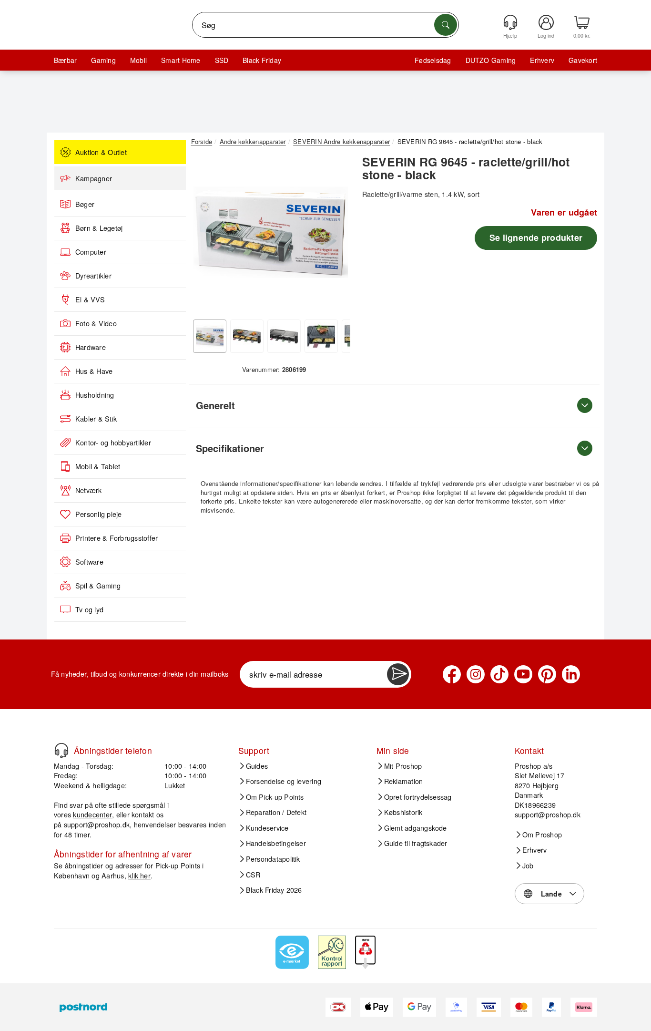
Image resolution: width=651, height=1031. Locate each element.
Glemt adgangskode (415, 828)
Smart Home (180, 60)
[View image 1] (209, 336)
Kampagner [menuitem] (93, 178)
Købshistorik (403, 812)
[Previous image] (205, 235)
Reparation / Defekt (276, 812)
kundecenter (92, 814)
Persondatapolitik (273, 859)
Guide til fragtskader (416, 843)
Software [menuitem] (89, 562)
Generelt (215, 405)
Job (528, 865)
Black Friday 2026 (274, 890)
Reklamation (403, 781)
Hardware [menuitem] (90, 347)
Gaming (103, 60)
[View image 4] (321, 336)
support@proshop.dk (97, 824)
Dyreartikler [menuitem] (93, 275)
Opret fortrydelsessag (418, 797)
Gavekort (583, 60)
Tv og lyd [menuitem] (89, 609)
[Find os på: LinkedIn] (571, 674)
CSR (253, 874)
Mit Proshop (403, 766)
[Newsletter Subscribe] (398, 674)
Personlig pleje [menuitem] (98, 514)
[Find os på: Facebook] (452, 674)
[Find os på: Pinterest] (547, 674)
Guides (257, 766)
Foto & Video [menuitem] (96, 323)
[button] (270, 232)
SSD (222, 60)
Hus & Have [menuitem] (93, 371)
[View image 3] (284, 336)
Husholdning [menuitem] (94, 395)
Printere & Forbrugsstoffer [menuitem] (116, 538)
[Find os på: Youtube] (523, 674)
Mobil (138, 60)
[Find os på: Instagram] (476, 674)
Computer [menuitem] (90, 252)
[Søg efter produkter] (445, 25)
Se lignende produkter (535, 237)
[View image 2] (247, 336)
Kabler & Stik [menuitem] (96, 418)
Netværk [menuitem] (88, 490)
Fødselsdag (433, 60)
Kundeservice (267, 828)
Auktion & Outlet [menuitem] (101, 152)
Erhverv (542, 60)
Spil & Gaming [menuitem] (98, 585)
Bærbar (65, 60)
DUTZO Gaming (491, 60)
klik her (139, 875)
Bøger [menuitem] (84, 204)
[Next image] (336, 235)
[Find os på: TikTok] (499, 674)
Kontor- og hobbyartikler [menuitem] (113, 442)
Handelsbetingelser (276, 843)
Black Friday (262, 60)
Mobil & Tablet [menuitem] (97, 466)
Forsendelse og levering (284, 781)
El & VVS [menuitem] (90, 299)
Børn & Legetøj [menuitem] (98, 228)
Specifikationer (230, 448)
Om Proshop (542, 834)
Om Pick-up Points (275, 797)
